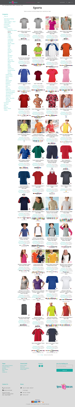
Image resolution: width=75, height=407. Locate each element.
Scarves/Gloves (9, 94)
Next (42, 355)
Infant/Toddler (7, 26)
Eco (8, 54)
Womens (8, 88)
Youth (9, 48)
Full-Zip (9, 49)
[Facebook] (40, 366)
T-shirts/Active (9, 29)
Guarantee (22, 366)
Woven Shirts (9, 80)
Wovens (9, 73)
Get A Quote (5, 369)
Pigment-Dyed (11, 61)
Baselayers (8, 95)
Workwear (10, 51)
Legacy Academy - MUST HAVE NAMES (10, 22)
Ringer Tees (10, 60)
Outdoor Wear (9, 74)
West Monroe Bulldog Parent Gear (9, 19)
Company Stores (6, 366)
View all (6, 16)
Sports (7, 79)
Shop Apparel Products (7, 365)
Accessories (6, 24)
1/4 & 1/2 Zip (11, 68)
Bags (5, 105)
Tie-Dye (9, 42)
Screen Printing (21, 35)
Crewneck (10, 33)
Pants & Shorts (9, 76)
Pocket (9, 45)
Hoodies (9, 67)
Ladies (9, 34)
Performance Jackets (10, 91)
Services (4, 368)
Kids (7, 86)
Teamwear (8, 96)
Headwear (6, 102)
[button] (31, 2)
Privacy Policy (23, 369)
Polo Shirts (8, 101)
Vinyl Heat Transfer (22, 36)
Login (69, 2)
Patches (6, 110)
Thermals (10, 57)
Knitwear (8, 83)
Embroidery (21, 34)
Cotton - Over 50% (10, 98)
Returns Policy (23, 365)
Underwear (8, 89)
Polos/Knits (8, 82)
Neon (9, 64)
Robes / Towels (7, 108)
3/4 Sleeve (10, 55)
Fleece (7, 77)
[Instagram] (42, 366)
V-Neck (9, 36)
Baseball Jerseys (11, 70)
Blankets (6, 107)
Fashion (9, 52)
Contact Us (4, 372)
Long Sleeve (10, 39)
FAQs (3, 370)
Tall (8, 58)
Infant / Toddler (11, 43)
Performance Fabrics (12, 30)
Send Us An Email (8, 390)
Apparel (6, 27)
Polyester (8, 99)
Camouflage (10, 40)
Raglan (9, 65)
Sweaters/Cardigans (10, 92)
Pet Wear (6, 104)
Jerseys (9, 71)
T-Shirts (9, 37)
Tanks (9, 46)
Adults (9, 63)
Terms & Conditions (24, 368)
